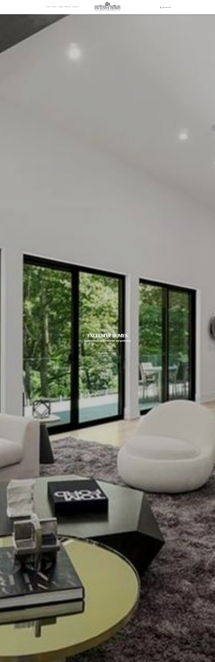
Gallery (60, 7)
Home (48, 7)
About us (68, 7)
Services (54, 7)
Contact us (75, 7)
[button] (107, 352)
